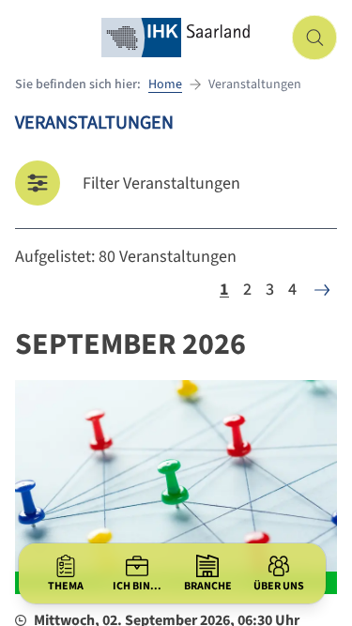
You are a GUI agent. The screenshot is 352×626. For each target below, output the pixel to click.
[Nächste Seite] (322, 290)
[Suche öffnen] (314, 37)
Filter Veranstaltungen (161, 183)
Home (165, 84)
